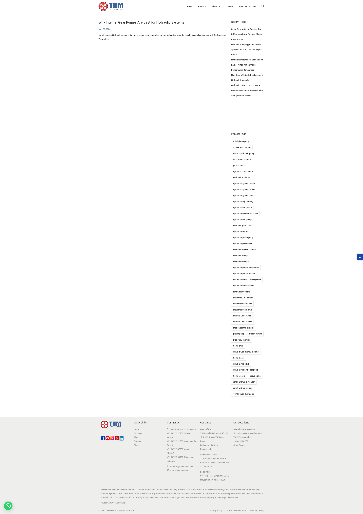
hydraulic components (243, 171)
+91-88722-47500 (175, 449)
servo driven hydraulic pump (246, 352)
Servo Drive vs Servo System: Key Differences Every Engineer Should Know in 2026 (246, 34)
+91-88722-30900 (175, 457)
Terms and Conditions (236, 510)
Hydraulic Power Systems (244, 249)
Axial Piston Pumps (242, 147)
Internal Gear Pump (242, 316)
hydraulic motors (240, 231)
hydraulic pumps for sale (244, 273)
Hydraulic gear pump (242, 225)
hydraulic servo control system (247, 280)
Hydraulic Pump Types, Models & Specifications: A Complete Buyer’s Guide (246, 49)
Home (136, 429)
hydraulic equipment (242, 207)
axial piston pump (241, 141)
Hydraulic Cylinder (241, 177)
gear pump (238, 165)
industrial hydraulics (242, 304)
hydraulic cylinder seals (244, 195)
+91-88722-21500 (175, 441)
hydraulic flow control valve (245, 213)
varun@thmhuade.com (183, 466)
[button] (8, 506)
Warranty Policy (257, 510)
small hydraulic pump (243, 388)
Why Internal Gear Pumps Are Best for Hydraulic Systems (141, 22)
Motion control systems (243, 328)
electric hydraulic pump (243, 153)
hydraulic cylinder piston (244, 183)
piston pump (238, 334)
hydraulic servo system (243, 286)
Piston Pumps (255, 334)
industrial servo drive (242, 310)
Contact (137, 441)
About (136, 437)
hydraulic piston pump (243, 237)
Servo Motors (239, 376)
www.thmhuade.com (179, 470)
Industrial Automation (243, 298)
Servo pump (255, 376)
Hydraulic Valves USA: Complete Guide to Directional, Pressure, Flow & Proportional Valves (247, 90)
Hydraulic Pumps (241, 262)
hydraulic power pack (242, 244)
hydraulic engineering (243, 201)
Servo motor (238, 358)
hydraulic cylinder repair (244, 189)
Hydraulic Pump (240, 255)
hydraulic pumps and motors (246, 268)
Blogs (136, 445)
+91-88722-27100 (175, 433)
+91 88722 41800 (177, 429)
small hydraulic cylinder (244, 382)
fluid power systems (242, 159)
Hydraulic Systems (241, 292)
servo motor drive (241, 364)
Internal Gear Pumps (242, 322)
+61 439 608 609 (240, 441)
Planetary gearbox (241, 340)
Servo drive (238, 346)
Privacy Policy (215, 510)
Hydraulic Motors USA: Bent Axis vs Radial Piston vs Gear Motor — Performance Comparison (247, 65)
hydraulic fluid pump (242, 219)
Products (138, 433)
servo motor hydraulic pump (245, 370)
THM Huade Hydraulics (243, 394)
